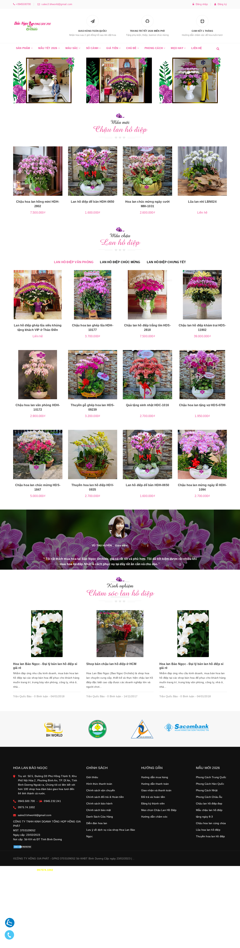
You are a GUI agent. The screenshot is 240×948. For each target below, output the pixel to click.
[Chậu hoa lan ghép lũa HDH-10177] (92, 294)
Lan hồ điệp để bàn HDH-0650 (92, 201)
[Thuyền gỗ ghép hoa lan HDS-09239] (92, 374)
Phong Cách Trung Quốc (211, 777)
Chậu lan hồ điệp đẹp (209, 803)
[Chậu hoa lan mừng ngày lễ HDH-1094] (202, 454)
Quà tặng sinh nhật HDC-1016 (147, 405)
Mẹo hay (177, 48)
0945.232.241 (52, 801)
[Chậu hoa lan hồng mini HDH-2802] (37, 171)
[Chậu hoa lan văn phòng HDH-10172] (37, 374)
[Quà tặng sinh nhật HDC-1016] (147, 374)
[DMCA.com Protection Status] (22, 846)
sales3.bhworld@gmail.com (56, 4)
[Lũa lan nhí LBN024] (202, 171)
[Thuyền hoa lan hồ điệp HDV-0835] (92, 454)
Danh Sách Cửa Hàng (99, 816)
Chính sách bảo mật (98, 810)
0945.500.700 (26, 801)
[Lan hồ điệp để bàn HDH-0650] (92, 171)
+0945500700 (23, 4)
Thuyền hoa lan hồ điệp (210, 836)
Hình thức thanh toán (99, 783)
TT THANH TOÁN (181, 869)
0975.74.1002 (26, 807)
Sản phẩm (23, 48)
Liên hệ (196, 48)
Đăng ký (221, 4)
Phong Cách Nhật (207, 790)
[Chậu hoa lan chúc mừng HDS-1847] (37, 454)
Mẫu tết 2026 (48, 48)
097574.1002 (45, 869)
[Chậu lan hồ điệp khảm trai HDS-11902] (202, 294)
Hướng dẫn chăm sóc (154, 816)
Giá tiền (112, 48)
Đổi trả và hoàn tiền (153, 796)
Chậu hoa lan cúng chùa (211, 823)
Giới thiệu (92, 777)
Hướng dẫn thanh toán (155, 783)
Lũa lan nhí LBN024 (202, 201)
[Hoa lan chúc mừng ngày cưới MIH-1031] (147, 171)
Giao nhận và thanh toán (156, 790)
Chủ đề (131, 48)
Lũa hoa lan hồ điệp (208, 829)
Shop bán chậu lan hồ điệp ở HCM (111, 664)
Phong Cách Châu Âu (209, 796)
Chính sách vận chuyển (100, 790)
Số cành (92, 48)
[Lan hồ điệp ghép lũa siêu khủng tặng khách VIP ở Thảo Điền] (37, 294)
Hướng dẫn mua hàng (154, 777)
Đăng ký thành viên (153, 803)
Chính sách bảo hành (99, 803)
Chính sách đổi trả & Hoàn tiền (105, 796)
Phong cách (154, 48)
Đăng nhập (201, 4)
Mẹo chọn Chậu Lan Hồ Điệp (159, 810)
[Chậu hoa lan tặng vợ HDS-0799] (202, 374)
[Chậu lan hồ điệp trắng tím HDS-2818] (147, 294)
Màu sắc (72, 48)
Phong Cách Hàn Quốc (210, 783)
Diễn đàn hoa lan (96, 823)
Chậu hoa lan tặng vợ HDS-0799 (202, 405)
